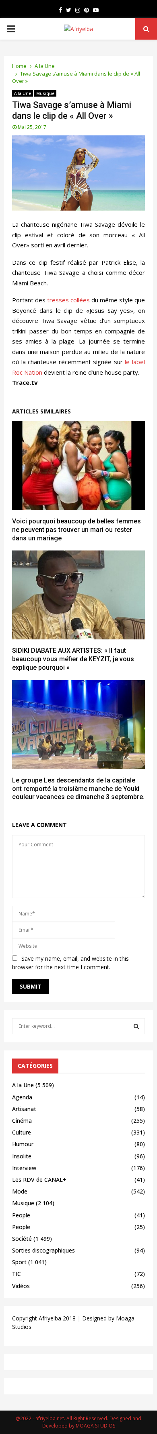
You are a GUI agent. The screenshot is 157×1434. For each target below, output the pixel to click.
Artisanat (24, 1109)
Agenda (22, 1097)
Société (22, 1238)
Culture (21, 1132)
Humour (22, 1144)
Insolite (21, 1156)
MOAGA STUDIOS (95, 1425)
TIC (16, 1274)
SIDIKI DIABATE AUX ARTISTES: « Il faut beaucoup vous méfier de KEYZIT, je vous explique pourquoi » (73, 659)
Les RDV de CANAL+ (39, 1179)
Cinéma (22, 1120)
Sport (19, 1262)
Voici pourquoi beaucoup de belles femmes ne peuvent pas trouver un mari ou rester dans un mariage (76, 529)
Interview (24, 1168)
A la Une (22, 93)
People (21, 1215)
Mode (19, 1191)
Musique (45, 93)
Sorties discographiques (43, 1250)
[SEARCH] (136, 1026)
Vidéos (21, 1286)
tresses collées (68, 300)
